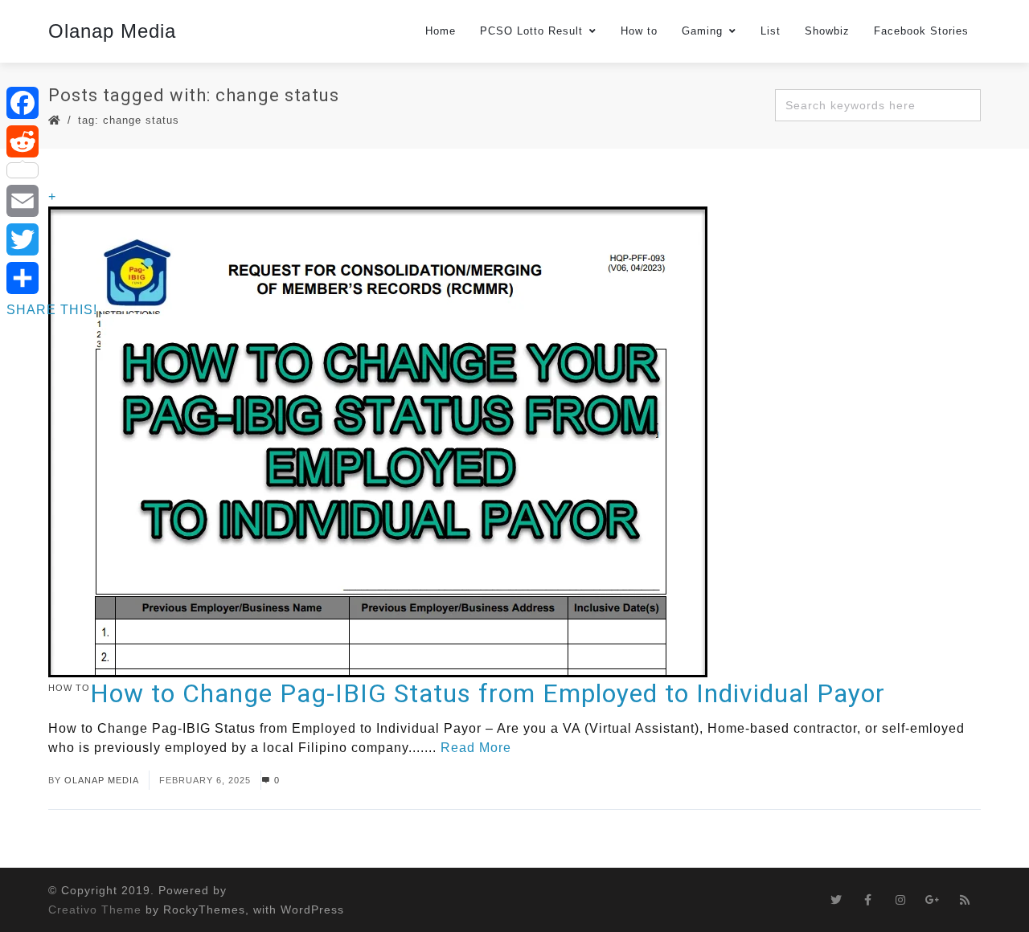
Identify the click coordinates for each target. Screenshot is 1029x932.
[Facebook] (51, 103)
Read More (476, 747)
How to (639, 31)
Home (440, 31)
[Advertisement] (514, 888)
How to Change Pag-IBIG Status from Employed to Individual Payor (487, 693)
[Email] (51, 201)
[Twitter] (51, 239)
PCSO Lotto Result (531, 31)
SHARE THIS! (51, 310)
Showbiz (827, 31)
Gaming (702, 31)
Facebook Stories (921, 31)
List (770, 31)
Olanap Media (112, 31)
